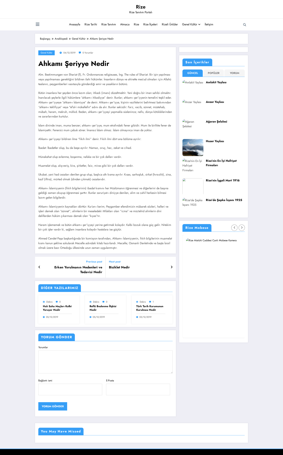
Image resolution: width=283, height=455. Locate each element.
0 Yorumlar (88, 52)
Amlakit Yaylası (216, 82)
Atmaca (125, 24)
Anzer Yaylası (215, 102)
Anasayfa (74, 24)
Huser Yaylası (215, 141)
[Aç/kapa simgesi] (37, 24)
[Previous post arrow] (39, 267)
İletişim (209, 24)
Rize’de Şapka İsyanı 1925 (224, 200)
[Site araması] (245, 25)
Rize (141, 6)
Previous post (94, 261)
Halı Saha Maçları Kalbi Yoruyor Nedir (57, 308)
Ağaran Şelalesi (216, 121)
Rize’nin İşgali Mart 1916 (223, 180)
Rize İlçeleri (150, 24)
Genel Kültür (189, 24)
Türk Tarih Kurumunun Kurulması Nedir (149, 308)
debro (49, 301)
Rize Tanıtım (108, 24)
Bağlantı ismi (45, 380)
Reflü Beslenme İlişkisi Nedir (103, 308)
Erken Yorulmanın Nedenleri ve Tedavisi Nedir (78, 269)
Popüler (213, 73)
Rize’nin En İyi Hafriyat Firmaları (221, 163)
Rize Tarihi (91, 24)
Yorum (234, 73)
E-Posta (110, 380)
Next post (115, 261)
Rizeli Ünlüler (170, 24)
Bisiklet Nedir (119, 267)
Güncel (192, 73)
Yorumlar (43, 347)
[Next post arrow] (172, 267)
